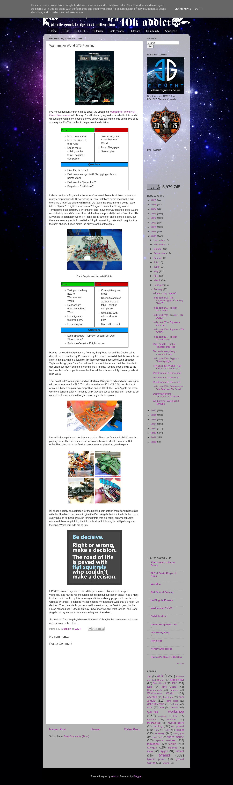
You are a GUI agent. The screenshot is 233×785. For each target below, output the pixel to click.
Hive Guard (169, 687)
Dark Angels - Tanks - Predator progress (164, 345)
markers (171, 719)
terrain (172, 743)
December (160, 240)
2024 (154, 209)
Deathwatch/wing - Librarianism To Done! (166, 395)
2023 (154, 213)
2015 (154, 419)
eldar (150, 707)
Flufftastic (135, 31)
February (159, 285)
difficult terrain (155, 704)
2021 (154, 222)
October (158, 249)
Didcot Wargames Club (164, 624)
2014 (154, 424)
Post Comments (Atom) (76, 736)
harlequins (162, 716)
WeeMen (156, 584)
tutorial (180, 751)
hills (175, 716)
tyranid (164, 755)
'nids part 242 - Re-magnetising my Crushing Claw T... (168, 300)
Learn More (183, 8)
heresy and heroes (161, 649)
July (156, 262)
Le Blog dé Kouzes (162, 600)
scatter (180, 729)
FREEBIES (81, 31)
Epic (149, 687)
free (161, 707)
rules (167, 730)
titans (150, 751)
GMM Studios (158, 616)
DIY (174, 683)
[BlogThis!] (93, 629)
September (160, 253)
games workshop (165, 711)
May (156, 271)
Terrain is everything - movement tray (165, 352)
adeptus (152, 697)
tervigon (152, 747)
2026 (154, 200)
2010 (154, 442)
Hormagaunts (154, 690)
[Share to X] (96, 629)
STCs (66, 31)
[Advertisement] (165, 500)
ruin (157, 730)
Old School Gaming (162, 592)
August (158, 258)
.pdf (149, 676)
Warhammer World (160, 693)
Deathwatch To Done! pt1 (166, 382)
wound (166, 763)
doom (175, 704)
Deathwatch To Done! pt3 (166, 373)
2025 (154, 204)
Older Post (132, 729)
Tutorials (98, 31)
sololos (115, 776)
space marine (175, 736)
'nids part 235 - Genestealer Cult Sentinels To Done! (168, 387)
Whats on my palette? (165, 293)
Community (152, 31)
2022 (154, 218)
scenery (159, 733)
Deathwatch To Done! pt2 (166, 377)
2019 (154, 231)
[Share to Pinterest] (103, 629)
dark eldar (172, 701)
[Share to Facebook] (99, 629)
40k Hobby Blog (160, 632)
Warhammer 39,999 (161, 608)
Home (53, 31)
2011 (154, 437)
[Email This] (90, 629)
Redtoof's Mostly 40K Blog (166, 657)
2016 (154, 415)
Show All (180, 664)
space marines (165, 740)
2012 (154, 433)
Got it (198, 8)
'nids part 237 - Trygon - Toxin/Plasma (166, 338)
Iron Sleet (156, 640)
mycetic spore (176, 723)
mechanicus (153, 723)
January (158, 289)
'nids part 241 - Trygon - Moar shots (166, 309)
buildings (168, 697)
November (160, 244)
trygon (164, 751)
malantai (151, 719)
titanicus (172, 747)
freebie (174, 707)
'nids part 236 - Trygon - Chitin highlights (166, 359)
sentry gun (178, 733)
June (157, 267)
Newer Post (57, 729)
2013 (154, 428)
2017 (154, 410)
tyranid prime (156, 759)
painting (158, 726)
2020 (154, 227)
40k (160, 676)
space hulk (157, 737)
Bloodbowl (159, 683)
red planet (177, 726)
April (156, 276)
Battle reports (116, 31)
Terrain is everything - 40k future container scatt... (167, 367)
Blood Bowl (177, 679)
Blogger (137, 776)
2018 (154, 236)
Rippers (174, 690)
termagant (153, 743)
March (157, 280)
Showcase (171, 31)
